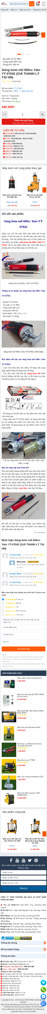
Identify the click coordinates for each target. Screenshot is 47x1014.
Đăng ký (23, 888)
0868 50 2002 (20, 995)
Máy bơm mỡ (27, 91)
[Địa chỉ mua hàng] (43, 983)
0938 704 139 (14, 990)
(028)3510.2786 (9, 136)
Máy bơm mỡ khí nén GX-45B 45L (12, 196)
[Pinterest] (36, 860)
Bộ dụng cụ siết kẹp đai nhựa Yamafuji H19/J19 (29, 745)
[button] (44, 943)
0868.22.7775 (18, 146)
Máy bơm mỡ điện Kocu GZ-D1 (35, 196)
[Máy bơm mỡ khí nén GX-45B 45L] (12, 182)
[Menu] (43, 3)
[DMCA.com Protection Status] (23, 938)
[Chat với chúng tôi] (43, 1003)
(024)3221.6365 (9, 141)
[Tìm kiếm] (31, 3)
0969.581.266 (17, 151)
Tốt (17, 607)
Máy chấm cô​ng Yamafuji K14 (29, 678)
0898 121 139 (20, 993)
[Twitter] (30, 860)
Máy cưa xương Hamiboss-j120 (30, 777)
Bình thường (21, 611)
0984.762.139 (17, 154)
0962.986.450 (17, 144)
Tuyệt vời (19, 599)
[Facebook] (11, 860)
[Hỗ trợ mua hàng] (43, 990)
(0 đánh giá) (16, 81)
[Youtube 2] (23, 860)
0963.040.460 (19, 149)
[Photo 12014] (23, 34)
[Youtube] (17, 860)
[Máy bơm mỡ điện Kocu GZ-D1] (35, 182)
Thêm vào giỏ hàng (23, 121)
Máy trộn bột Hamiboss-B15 (28, 727)
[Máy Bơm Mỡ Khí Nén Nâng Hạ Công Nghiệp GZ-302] (35, 826)
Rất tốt (18, 603)
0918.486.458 (16, 138)
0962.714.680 (27, 138)
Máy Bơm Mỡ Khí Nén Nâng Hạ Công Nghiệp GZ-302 (35, 841)
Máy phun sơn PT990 (26, 760)
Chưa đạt (19, 615)
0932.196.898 (31, 133)
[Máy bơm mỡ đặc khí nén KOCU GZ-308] (12, 826)
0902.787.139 (20, 133)
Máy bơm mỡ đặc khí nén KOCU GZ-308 (12, 840)
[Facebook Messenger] (43, 996)
